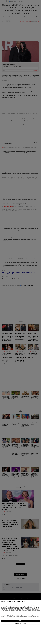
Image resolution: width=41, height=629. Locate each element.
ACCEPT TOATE (20, 620)
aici (30, 608)
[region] (20, 614)
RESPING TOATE (20, 626)
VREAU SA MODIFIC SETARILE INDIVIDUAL (20, 623)
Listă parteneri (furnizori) (4, 618)
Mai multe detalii (18, 604)
